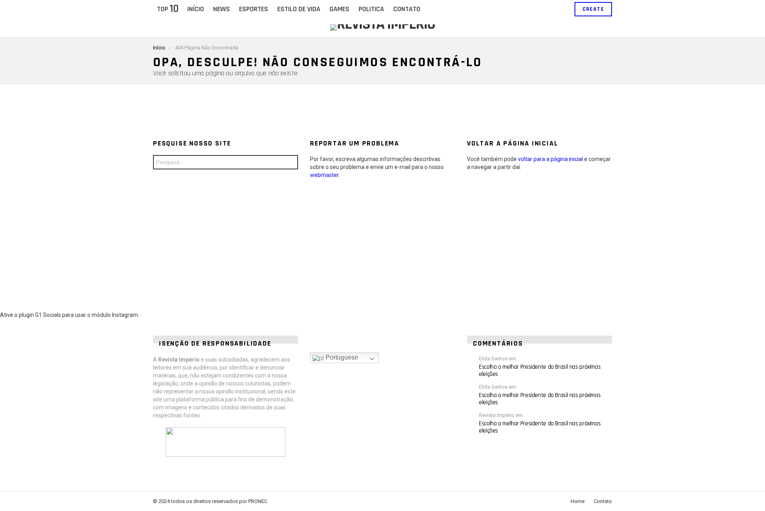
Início (195, 9)
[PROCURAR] (548, 9)
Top (167, 9)
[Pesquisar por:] (225, 162)
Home (578, 501)
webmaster (324, 175)
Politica (371, 9)
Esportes (253, 9)
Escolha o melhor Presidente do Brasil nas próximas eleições (539, 370)
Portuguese (341, 357)
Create (593, 9)
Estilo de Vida (298, 9)
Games (339, 9)
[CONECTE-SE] (562, 9)
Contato (406, 9)
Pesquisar (290, 163)
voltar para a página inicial (550, 159)
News (221, 9)
